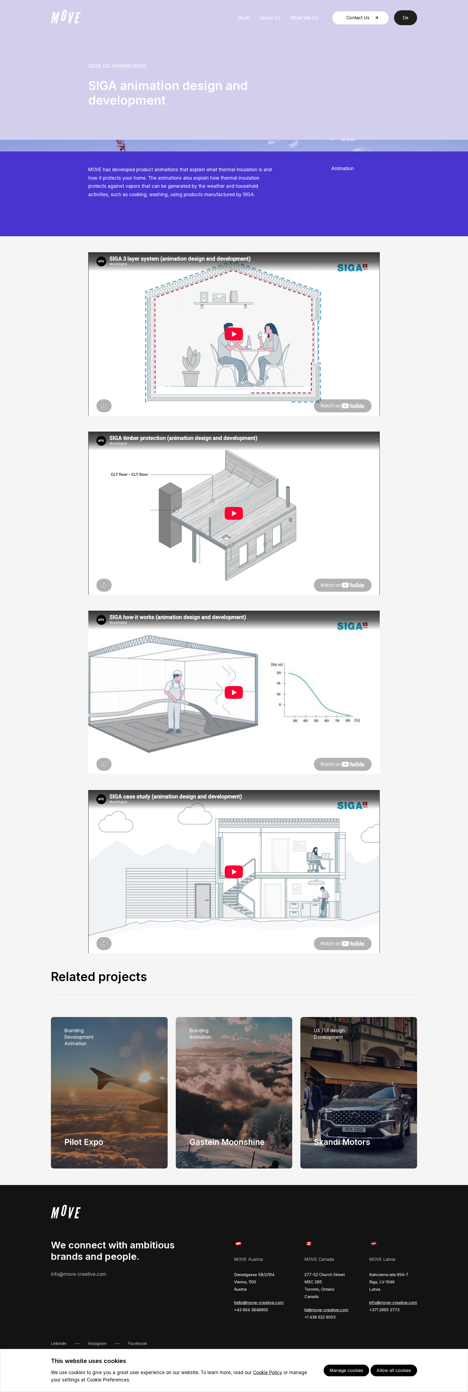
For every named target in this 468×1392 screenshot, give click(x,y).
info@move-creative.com (78, 1274)
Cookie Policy (267, 1372)
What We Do (304, 18)
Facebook (137, 1343)
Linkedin (58, 1343)
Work (244, 18)
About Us (270, 18)
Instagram (97, 1343)
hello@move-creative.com (259, 1302)
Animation (342, 168)
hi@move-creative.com (326, 1309)
